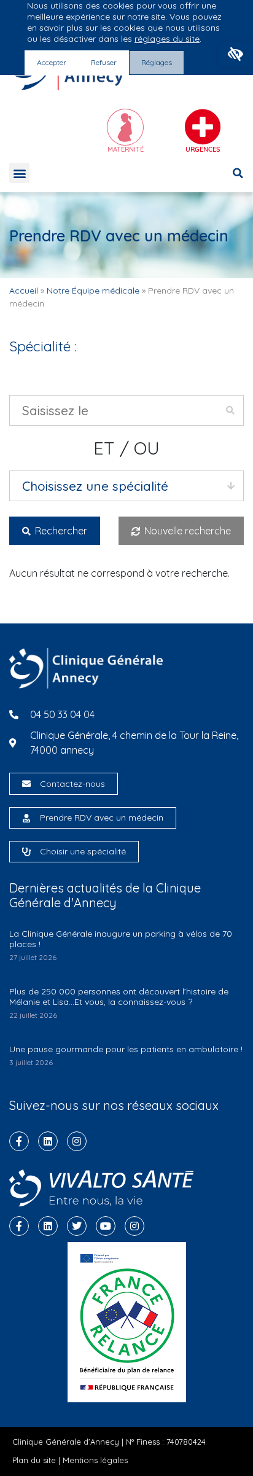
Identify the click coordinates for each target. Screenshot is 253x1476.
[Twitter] (77, 1226)
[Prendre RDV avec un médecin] (26, 818)
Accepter (51, 62)
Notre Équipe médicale (93, 290)
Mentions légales (95, 1460)
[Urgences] (202, 127)
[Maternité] (125, 127)
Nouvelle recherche (186, 531)
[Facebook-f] (19, 1141)
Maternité (125, 149)
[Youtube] (105, 1226)
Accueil (23, 290)
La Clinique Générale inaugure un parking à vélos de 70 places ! (120, 939)
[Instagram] (77, 1141)
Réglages (156, 62)
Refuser (104, 62)
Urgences (202, 149)
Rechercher (60, 531)
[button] (235, 54)
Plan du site (34, 1460)
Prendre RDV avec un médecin (101, 817)
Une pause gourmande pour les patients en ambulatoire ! (126, 1049)
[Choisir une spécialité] (26, 852)
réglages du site (167, 38)
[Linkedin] (48, 1141)
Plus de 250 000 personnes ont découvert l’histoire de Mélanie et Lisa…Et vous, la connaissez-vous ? (118, 996)
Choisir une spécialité (83, 851)
